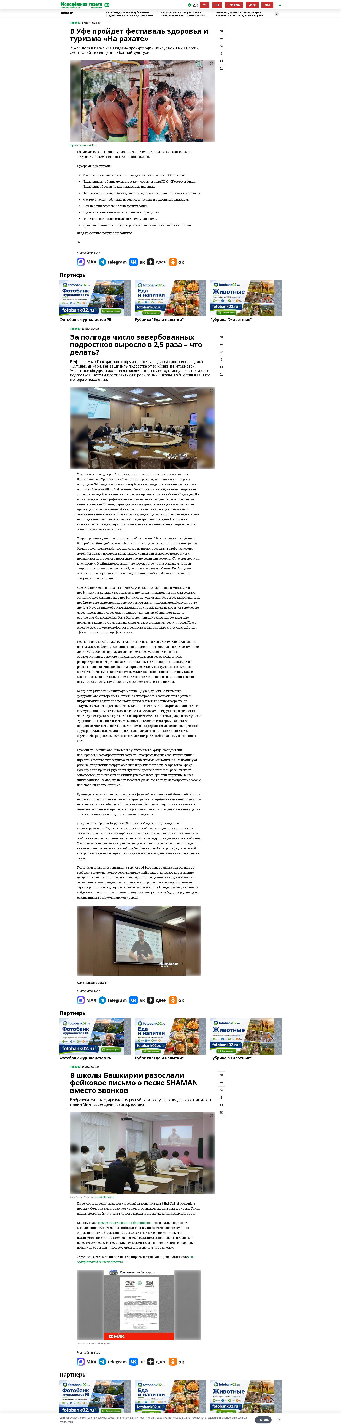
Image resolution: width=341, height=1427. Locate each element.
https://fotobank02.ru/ (104, 1197)
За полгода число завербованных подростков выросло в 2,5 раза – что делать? (129, 14)
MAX (267, 5)
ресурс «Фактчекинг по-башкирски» (124, 1223)
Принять (263, 1419)
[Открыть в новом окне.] (86, 262)
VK (204, 5)
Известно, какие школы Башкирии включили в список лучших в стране (239, 14)
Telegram (234, 5)
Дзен (252, 5)
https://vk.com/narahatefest (83, 145)
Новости (66, 13)
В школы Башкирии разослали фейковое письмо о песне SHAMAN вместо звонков (183, 14)
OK (217, 5)
